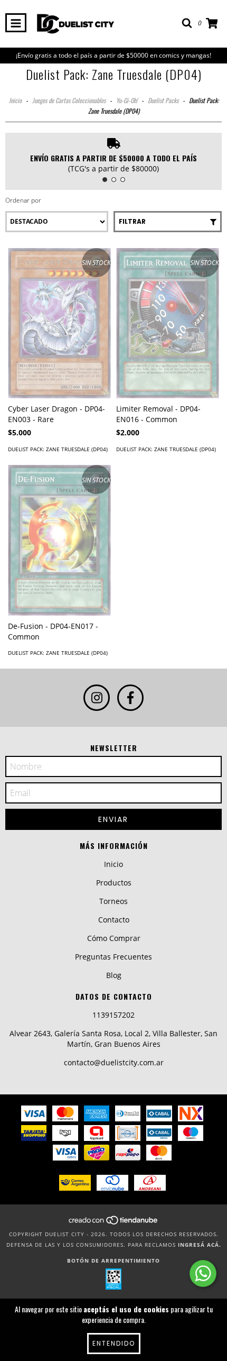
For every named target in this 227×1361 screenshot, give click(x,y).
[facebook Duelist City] (130, 697)
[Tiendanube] (114, 1223)
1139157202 (113, 1015)
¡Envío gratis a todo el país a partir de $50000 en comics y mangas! (113, 55)
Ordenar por (23, 200)
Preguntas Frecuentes (113, 957)
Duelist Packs (163, 100)
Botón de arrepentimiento (113, 1260)
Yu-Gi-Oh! (126, 100)
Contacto (113, 920)
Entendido (113, 1343)
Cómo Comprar (113, 938)
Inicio (15, 100)
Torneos (113, 901)
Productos (113, 883)
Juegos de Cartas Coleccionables (69, 100)
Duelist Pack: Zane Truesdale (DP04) (58, 449)
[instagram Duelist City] (96, 697)
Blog (113, 975)
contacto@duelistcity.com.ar (114, 1062)
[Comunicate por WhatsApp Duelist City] (203, 1273)
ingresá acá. (199, 1244)
